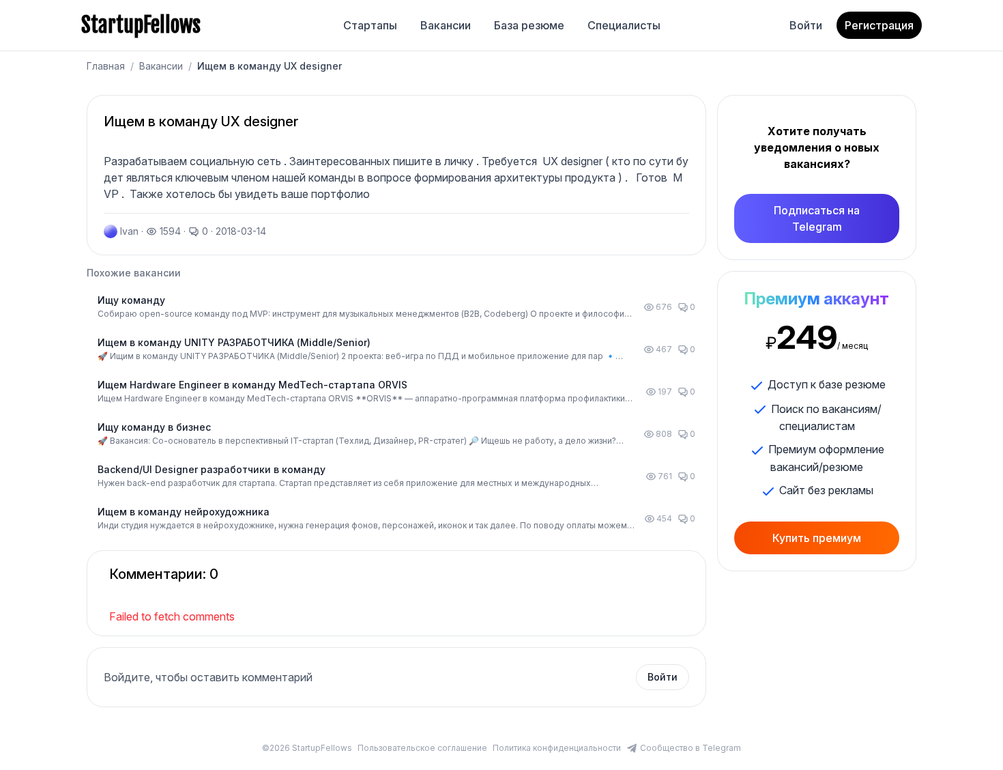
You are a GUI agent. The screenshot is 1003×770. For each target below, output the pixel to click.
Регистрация (879, 25)
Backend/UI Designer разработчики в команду (211, 469)
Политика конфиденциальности (557, 748)
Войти (805, 25)
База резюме (529, 25)
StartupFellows (141, 25)
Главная (106, 66)
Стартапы (370, 25)
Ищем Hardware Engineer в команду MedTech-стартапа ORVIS (252, 384)
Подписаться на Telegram (817, 218)
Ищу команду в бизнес (154, 427)
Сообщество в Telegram (690, 748)
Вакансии (445, 25)
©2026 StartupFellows (307, 748)
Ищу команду (131, 300)
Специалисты (623, 25)
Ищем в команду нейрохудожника (184, 511)
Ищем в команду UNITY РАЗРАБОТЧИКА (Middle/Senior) (234, 342)
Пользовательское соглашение (422, 748)
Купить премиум (816, 538)
